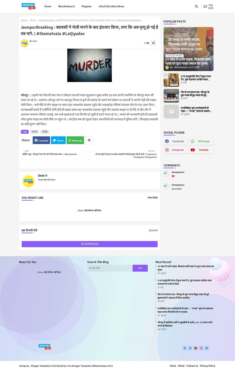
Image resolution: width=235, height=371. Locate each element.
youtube (204, 150)
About (181, 365)
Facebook (43, 140)
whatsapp (204, 141)
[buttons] (185, 348)
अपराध (34, 131)
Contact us (192, 365)
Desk (41, 175)
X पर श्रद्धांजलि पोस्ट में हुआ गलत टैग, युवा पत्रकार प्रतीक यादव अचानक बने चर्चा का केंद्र (196, 78)
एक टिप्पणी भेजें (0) (89, 244)
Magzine (87, 6)
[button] (196, 6)
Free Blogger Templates (79, 365)
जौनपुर (32, 20)
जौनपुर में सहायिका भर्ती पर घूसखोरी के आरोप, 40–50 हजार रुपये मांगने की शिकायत (185, 324)
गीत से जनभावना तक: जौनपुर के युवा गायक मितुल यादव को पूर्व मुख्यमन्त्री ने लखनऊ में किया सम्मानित (195, 94)
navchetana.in (66, 6)
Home (47, 6)
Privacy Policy (207, 365)
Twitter (60, 140)
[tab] (48, 6)
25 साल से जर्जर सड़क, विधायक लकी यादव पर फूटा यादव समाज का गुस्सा (186, 268)
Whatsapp (77, 140)
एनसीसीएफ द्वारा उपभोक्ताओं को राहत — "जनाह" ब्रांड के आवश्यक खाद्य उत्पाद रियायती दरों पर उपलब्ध (196, 109)
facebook (178, 141)
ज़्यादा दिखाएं (153, 197)
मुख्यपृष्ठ (24, 20)
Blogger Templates (40, 365)
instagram (178, 150)
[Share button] (89, 140)
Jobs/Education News (111, 6)
